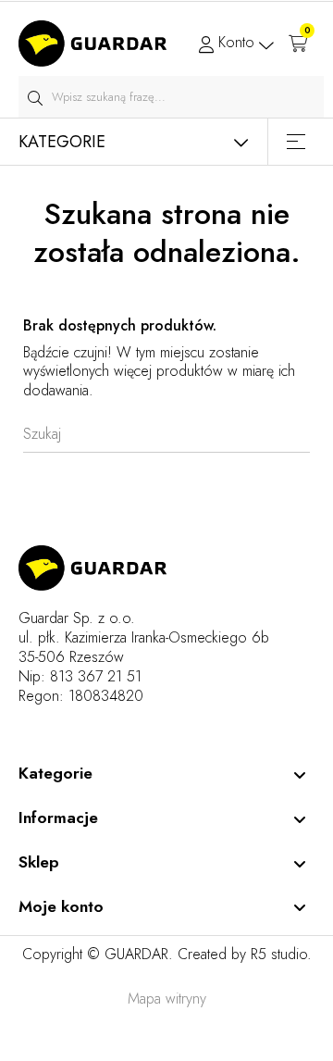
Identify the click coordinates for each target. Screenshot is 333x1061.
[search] (34, 97)
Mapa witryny (167, 998)
